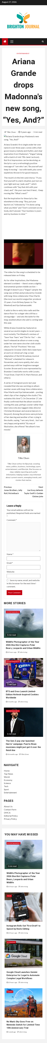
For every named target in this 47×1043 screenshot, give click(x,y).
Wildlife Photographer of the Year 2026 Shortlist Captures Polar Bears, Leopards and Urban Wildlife (23, 645)
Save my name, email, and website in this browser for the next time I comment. (23, 583)
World (7, 777)
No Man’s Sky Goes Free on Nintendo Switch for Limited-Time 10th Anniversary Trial (23, 1024)
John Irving (23, 652)
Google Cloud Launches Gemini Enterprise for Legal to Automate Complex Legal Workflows (23, 975)
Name (10, 554)
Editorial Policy (11, 815)
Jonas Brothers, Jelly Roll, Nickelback (13, 490)
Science (7, 783)
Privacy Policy (10, 819)
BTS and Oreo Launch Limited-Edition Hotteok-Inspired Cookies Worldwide (22, 694)
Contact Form (10, 809)
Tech (6, 786)
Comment (12, 520)
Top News (8, 774)
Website (10, 571)
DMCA (7, 812)
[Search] (42, 41)
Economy (8, 780)
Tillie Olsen (11, 132)
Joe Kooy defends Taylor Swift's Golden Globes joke (33, 492)
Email (10, 563)
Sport (6, 789)
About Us (8, 806)
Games (10, 992)
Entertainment (23, 53)
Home (7, 770)
